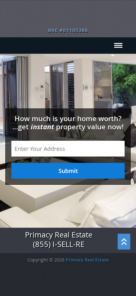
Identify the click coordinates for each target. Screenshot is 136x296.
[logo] (68, 16)
